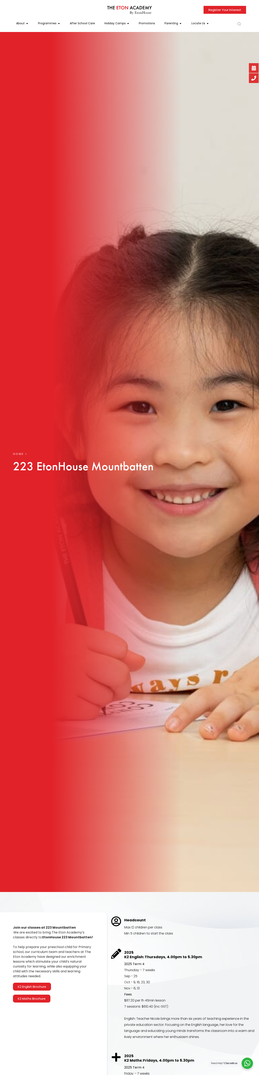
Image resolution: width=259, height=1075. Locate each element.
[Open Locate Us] (207, 23)
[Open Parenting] (180, 23)
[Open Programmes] (58, 23)
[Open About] (27, 23)
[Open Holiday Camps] (128, 23)
